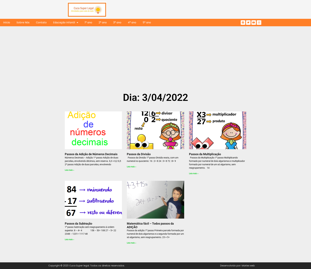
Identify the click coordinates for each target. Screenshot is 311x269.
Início (6, 22)
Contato (41, 22)
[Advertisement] (155, 67)
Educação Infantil (64, 22)
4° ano (132, 22)
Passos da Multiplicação (205, 154)
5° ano (147, 22)
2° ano (103, 22)
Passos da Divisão (139, 154)
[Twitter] (248, 22)
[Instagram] (259, 22)
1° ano (88, 22)
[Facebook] (243, 22)
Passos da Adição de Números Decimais (91, 154)
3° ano (117, 22)
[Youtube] (253, 22)
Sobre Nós (23, 22)
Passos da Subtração (78, 223)
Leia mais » (69, 170)
